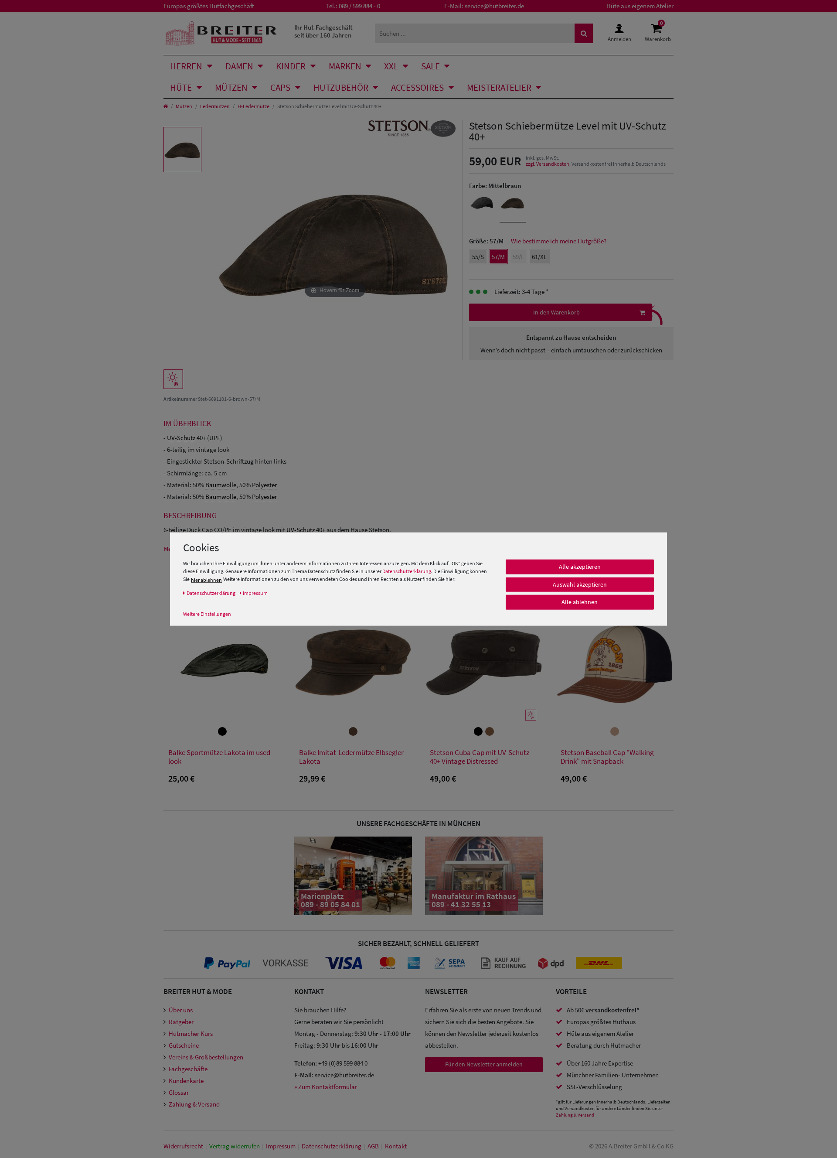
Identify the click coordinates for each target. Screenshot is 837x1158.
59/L (518, 257)
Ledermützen (215, 106)
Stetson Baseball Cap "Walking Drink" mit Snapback (607, 757)
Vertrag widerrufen (234, 1146)
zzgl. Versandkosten (547, 164)
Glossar (179, 1092)
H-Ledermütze (253, 106)
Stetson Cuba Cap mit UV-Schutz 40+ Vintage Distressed (479, 757)
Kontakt (396, 1146)
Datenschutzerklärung (406, 571)
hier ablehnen (206, 580)
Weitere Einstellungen (207, 614)
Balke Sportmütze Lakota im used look (219, 757)
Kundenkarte (186, 1080)
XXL (391, 66)
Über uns (181, 1010)
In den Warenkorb (556, 312)
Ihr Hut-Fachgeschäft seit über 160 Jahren (323, 31)
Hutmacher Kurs (191, 1033)
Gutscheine (184, 1045)
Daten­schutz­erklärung (331, 1146)
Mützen (231, 87)
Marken (345, 66)
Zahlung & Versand (194, 1104)
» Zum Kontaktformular (325, 1087)
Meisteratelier (499, 87)
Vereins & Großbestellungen (206, 1057)
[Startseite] (165, 106)
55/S (478, 257)
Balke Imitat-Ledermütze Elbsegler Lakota (351, 757)
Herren (186, 66)
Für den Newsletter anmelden (484, 1064)
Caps (280, 87)
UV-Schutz (181, 438)
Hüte (181, 87)
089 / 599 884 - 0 (359, 6)
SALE (430, 66)
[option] (182, 149)
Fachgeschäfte (188, 1069)
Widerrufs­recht (183, 1146)
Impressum (281, 1146)
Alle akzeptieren (580, 567)
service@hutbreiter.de (494, 6)
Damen (239, 66)
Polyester (264, 485)
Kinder (291, 66)
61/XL (539, 257)
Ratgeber (181, 1022)
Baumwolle (220, 485)
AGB (373, 1146)
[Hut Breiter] (221, 33)
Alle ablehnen (579, 602)
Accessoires (417, 87)
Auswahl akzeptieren (580, 584)
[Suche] (584, 33)
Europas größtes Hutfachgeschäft (208, 6)
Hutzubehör (340, 87)
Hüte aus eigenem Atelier (640, 6)
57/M (498, 257)
